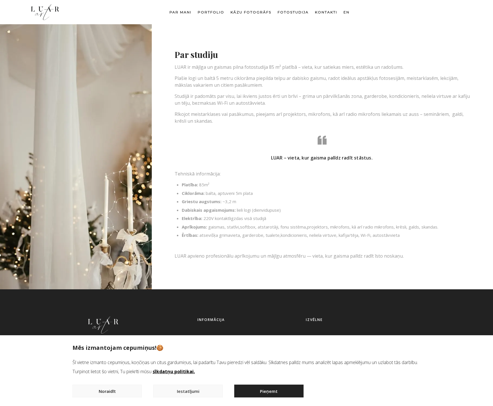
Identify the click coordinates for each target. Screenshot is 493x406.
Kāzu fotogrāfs (251, 12)
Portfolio (211, 12)
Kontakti (326, 12)
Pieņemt (269, 391)
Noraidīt (107, 391)
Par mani (180, 12)
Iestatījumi (188, 391)
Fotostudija (293, 12)
